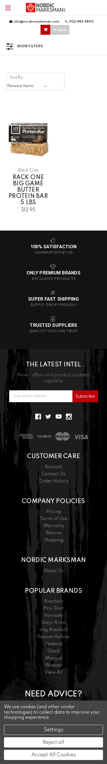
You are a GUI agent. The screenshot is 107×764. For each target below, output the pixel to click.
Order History (54, 481)
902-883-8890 (81, 21)
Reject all (53, 742)
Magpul (53, 658)
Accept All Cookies (53, 754)
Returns (54, 533)
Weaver (53, 665)
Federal (53, 644)
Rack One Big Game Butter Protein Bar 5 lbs (28, 190)
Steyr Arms (53, 623)
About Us (54, 571)
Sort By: (16, 77)
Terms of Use (53, 519)
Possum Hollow (53, 637)
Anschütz (53, 601)
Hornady (53, 615)
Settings (53, 729)
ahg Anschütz (53, 630)
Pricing (53, 512)
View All (53, 672)
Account (53, 467)
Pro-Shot (54, 608)
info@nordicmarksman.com (36, 21)
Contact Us (53, 474)
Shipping (53, 540)
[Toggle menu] (8, 8)
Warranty (53, 526)
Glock (53, 651)
